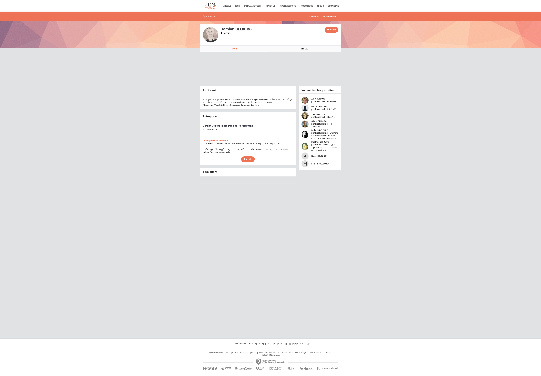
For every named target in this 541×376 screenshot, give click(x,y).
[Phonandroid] (327, 368)
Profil (234, 48)
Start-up (270, 5)
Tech (237, 5)
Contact (227, 353)
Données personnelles (266, 353)
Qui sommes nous (216, 353)
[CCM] (226, 368)
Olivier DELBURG (319, 106)
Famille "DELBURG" (320, 163)
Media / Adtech (252, 5)
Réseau (304, 48)
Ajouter (333, 29)
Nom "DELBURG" (319, 156)
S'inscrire (314, 16)
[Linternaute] (243, 368)
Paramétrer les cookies (285, 353)
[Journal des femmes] (210, 368)
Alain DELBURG (318, 98)
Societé (253, 353)
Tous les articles (315, 353)
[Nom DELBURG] (305, 156)
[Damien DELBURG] (210, 35)
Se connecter (329, 16)
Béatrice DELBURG (320, 142)
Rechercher (211, 16)
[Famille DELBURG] (305, 163)
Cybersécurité (288, 5)
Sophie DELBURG (319, 114)
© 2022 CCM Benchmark (270, 355)
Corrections (327, 353)
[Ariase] (306, 368)
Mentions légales (301, 353)
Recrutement (244, 353)
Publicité (235, 353)
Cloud (320, 5)
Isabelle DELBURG (319, 130)
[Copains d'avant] (276, 368)
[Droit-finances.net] (260, 368)
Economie (333, 5)
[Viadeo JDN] (290, 368)
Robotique (307, 5)
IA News (227, 5)
